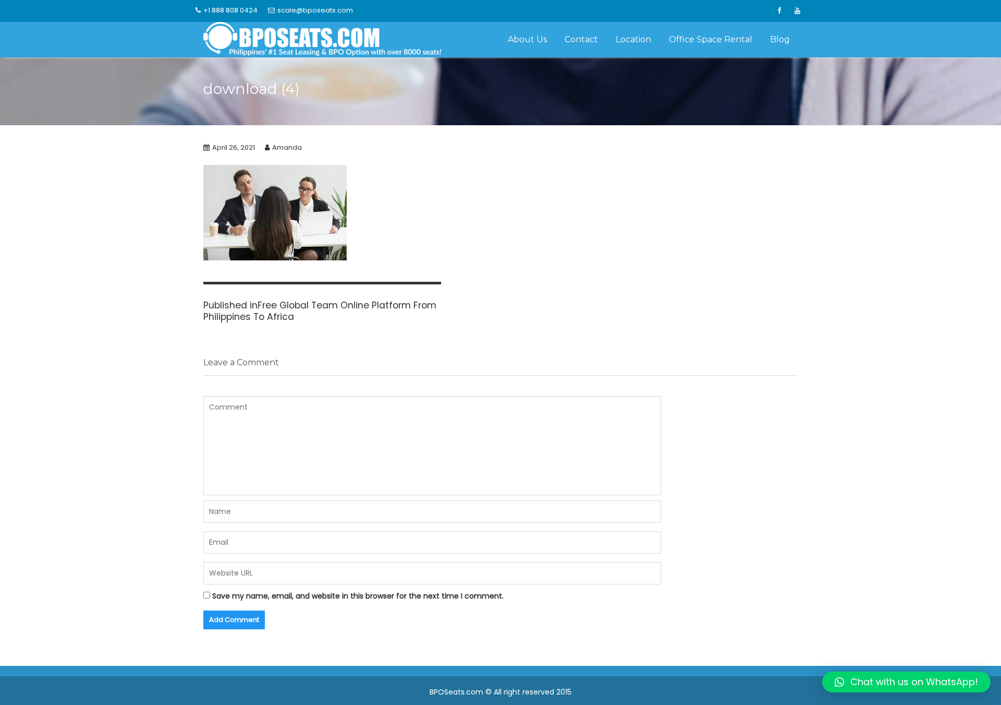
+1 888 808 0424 (230, 10)
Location (633, 39)
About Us (527, 39)
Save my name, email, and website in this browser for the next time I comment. (358, 596)
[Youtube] (797, 11)
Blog (780, 39)
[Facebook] (779, 11)
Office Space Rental (710, 39)
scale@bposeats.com (315, 10)
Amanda (287, 147)
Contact (581, 39)
